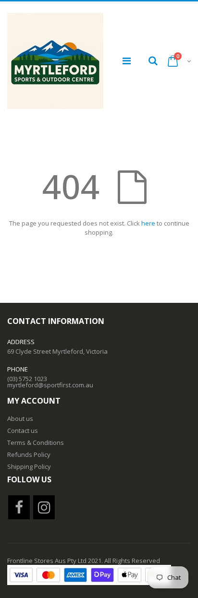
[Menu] (126, 60)
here (148, 223)
